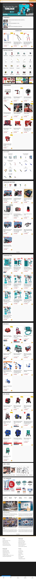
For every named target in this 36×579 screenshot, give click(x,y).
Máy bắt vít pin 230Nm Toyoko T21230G (17, 129)
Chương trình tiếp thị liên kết (7, 545)
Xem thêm (18, 534)
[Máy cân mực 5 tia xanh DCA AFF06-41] (7, 451)
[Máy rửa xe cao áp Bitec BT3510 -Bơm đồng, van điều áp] (28, 348)
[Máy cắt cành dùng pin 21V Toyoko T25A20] (28, 107)
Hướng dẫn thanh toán (6, 551)
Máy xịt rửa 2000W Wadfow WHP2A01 (28, 371)
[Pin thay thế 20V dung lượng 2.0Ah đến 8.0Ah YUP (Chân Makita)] (18, 209)
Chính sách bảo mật (21, 540)
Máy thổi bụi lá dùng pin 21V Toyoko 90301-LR (7, 113)
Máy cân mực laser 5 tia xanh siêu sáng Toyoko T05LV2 (7, 422)
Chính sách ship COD (21, 545)
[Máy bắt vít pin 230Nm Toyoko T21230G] (18, 123)
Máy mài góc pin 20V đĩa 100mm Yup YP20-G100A (7, 246)
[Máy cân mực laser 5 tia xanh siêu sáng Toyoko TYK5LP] (18, 400)
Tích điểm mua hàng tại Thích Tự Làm (8, 555)
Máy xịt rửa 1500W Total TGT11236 (27, 336)
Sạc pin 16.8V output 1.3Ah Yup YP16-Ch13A (7, 214)
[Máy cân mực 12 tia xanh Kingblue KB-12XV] (7, 433)
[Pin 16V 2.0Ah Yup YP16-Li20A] (28, 209)
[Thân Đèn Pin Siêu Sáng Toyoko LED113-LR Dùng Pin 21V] (7, 92)
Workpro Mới (18, 30)
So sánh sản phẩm (21, 556)
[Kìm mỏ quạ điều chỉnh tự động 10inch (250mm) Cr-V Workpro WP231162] (28, 37)
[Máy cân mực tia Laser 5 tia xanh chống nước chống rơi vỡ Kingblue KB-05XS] (28, 416)
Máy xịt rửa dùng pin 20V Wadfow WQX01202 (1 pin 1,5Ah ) (7, 371)
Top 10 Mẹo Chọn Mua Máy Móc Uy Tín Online (25, 527)
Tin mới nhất (6, 17)
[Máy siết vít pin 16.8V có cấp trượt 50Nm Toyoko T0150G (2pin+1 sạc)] (28, 123)
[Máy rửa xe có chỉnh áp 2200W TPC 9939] (7, 348)
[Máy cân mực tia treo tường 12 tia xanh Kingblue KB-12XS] (18, 416)
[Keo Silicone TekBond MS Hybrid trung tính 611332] (9, 485)
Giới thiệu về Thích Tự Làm (6, 540)
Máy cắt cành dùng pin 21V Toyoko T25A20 (28, 113)
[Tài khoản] (34, 1)
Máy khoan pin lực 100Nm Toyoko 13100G (7, 129)
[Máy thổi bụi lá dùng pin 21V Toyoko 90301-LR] (7, 107)
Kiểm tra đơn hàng (5, 541)
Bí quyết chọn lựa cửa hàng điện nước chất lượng (15, 26)
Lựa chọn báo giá (6, 115)
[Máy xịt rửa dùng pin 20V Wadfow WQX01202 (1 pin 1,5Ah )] (7, 365)
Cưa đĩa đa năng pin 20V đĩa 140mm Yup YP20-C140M (17, 199)
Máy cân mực (6, 394)
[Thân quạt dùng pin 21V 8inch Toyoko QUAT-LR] (28, 92)
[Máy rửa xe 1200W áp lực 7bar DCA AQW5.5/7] (18, 348)
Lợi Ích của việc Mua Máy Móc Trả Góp (13, 23)
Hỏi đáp (19, 555)
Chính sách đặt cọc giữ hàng (22, 546)
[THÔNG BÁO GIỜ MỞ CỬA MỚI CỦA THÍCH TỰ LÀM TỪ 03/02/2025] (5, 21)
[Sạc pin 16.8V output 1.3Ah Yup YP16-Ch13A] (7, 209)
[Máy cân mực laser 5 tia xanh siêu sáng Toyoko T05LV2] (7, 416)
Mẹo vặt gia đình (20, 551)
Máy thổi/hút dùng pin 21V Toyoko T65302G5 (18, 97)
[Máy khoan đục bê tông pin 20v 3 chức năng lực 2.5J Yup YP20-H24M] (18, 224)
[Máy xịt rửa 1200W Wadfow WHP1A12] (7, 381)
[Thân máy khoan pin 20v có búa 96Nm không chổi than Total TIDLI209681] (18, 294)
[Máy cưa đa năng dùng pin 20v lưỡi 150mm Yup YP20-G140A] (28, 224)
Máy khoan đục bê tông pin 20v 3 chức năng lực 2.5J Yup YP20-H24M (18, 230)
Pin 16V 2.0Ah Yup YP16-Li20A (28, 214)
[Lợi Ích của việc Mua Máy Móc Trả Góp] (5, 24)
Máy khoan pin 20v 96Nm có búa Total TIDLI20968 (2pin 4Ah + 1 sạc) (28, 300)
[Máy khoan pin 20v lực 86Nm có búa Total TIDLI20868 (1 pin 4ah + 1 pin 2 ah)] (7, 294)
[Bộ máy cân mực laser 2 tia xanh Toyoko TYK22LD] (7, 400)
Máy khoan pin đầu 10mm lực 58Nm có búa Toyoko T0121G (7, 145)
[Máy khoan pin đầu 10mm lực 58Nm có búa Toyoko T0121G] (7, 139)
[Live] (32, 1)
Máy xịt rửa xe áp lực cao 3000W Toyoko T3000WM (7, 336)
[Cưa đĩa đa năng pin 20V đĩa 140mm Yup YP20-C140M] (18, 193)
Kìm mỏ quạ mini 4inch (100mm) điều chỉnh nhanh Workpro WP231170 (18, 43)
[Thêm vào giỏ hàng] (11, 46)
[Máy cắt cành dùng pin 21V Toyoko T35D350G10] (18, 107)
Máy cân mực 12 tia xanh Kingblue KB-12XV (7, 438)
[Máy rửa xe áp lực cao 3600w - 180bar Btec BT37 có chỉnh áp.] (18, 330)
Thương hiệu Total (7, 255)
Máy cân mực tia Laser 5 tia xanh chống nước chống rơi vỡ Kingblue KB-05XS (28, 422)
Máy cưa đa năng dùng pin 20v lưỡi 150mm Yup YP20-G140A (28, 230)
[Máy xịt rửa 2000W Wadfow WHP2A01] (28, 365)
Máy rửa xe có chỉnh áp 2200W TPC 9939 (7, 354)
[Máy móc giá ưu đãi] (22, 80)
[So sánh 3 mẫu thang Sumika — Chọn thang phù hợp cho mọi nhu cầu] (22, 470)
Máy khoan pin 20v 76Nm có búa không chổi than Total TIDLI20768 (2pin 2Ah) (28, 285)
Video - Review (6, 464)
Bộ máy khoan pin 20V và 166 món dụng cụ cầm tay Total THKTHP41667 (7, 268)
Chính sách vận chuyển (21, 541)
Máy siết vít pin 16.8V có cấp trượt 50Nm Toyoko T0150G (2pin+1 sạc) (27, 129)
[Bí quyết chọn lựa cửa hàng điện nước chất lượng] (5, 27)
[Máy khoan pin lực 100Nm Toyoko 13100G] (7, 123)
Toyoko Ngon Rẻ (7, 85)
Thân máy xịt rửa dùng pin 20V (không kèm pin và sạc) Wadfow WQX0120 (18, 371)
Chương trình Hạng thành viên (7, 556)
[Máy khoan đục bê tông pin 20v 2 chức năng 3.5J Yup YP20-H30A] (7, 193)
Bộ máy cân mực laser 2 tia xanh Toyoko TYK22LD (7, 406)
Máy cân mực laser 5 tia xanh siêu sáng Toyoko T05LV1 (27, 406)
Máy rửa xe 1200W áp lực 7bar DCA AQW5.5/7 (18, 354)
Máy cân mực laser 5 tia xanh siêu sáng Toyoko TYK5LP (17, 406)
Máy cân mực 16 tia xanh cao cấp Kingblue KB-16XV (18, 438)
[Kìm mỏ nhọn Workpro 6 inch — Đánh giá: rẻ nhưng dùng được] (9, 470)
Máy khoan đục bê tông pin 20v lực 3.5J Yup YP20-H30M (7, 230)
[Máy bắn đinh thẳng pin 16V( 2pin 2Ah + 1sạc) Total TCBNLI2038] (18, 9)
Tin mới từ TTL (20, 550)
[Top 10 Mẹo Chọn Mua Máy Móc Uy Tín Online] (25, 522)
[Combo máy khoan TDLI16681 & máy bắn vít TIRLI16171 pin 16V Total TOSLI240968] (28, 262)
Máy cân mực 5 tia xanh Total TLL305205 (27, 438)
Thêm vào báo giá (27, 131)
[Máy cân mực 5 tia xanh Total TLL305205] (28, 433)
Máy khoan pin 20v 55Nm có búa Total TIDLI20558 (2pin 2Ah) (7, 285)
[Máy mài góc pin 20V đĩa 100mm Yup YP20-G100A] (7, 240)
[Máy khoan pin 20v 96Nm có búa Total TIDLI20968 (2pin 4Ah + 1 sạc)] (28, 294)
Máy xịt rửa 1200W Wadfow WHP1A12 (7, 386)
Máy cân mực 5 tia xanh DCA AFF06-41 (7, 456)
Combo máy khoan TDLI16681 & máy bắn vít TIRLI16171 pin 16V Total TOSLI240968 (28, 268)
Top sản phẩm (20, 557)
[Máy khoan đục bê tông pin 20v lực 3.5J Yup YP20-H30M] (7, 224)
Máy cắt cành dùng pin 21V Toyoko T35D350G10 (18, 113)
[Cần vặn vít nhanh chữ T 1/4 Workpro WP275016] (8, 37)
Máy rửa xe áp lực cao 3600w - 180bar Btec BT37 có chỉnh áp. (18, 336)
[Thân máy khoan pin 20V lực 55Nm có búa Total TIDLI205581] (18, 279)
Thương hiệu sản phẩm (21, 558)
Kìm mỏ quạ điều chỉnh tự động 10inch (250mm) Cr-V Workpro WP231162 (28, 43)
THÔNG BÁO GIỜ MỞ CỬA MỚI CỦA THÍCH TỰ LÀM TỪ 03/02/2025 (10, 512)
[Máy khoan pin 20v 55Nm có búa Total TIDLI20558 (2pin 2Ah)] (7, 279)
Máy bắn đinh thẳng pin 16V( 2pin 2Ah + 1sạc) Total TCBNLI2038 (17, 268)
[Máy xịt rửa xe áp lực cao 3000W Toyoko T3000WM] (7, 330)
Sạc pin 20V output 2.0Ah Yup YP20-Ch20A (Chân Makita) (28, 199)
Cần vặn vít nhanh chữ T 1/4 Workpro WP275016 (7, 42)
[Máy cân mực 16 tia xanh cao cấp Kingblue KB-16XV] (18, 433)
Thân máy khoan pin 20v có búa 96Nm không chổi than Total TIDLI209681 (18, 300)
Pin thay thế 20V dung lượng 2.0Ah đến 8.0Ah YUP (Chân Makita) (18, 215)
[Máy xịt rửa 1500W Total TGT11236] (28, 330)
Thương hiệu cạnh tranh (9, 182)
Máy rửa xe (6, 324)
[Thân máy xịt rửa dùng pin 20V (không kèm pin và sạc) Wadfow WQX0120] (18, 365)
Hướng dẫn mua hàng (6, 550)
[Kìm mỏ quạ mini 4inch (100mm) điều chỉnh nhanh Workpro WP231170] (18, 37)
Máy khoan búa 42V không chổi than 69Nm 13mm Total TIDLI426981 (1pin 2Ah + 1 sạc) (7, 316)
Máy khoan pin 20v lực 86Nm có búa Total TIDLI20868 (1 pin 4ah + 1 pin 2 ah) (7, 300)
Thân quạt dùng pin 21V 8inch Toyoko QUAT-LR (27, 97)
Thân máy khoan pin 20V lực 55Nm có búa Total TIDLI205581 (17, 285)
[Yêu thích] (30, 1)
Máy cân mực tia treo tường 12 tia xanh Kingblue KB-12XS (18, 422)
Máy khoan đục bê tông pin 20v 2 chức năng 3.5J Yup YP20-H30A (7, 199)
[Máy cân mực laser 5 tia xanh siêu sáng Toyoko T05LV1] (28, 400)
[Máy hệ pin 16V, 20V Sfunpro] (9, 80)
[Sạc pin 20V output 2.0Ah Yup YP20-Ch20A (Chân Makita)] (28, 193)
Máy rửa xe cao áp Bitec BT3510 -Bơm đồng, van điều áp (27, 354)
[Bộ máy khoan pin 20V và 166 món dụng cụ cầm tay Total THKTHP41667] (7, 262)
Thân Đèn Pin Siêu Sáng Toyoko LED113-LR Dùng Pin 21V (7, 98)
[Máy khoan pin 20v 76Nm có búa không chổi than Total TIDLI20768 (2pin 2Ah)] (28, 279)
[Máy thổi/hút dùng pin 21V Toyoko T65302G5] (18, 92)
